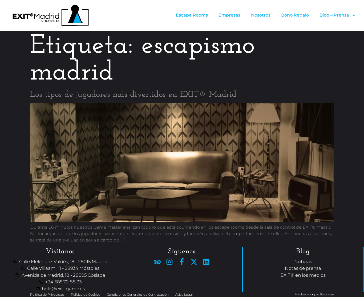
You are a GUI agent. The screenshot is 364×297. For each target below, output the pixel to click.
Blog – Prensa (334, 15)
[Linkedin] (206, 261)
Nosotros (260, 15)
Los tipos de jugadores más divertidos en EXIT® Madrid (133, 94)
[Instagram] (169, 261)
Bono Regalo (295, 15)
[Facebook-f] (181, 261)
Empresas (229, 15)
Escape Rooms (192, 15)
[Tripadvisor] (157, 261)
